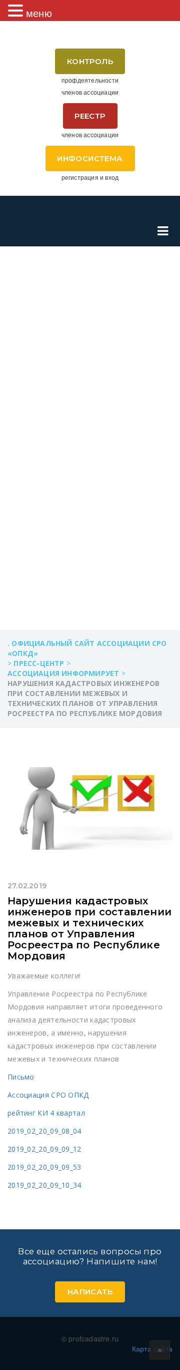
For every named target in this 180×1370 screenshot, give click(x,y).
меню (39, 13)
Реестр (89, 116)
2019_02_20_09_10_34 (45, 1185)
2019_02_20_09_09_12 (45, 1149)
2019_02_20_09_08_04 (45, 1131)
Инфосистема (89, 158)
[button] (17, 11)
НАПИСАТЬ (90, 1291)
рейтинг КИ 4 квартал (46, 1113)
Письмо (21, 1077)
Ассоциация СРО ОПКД (48, 1095)
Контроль (90, 61)
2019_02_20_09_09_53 (45, 1167)
